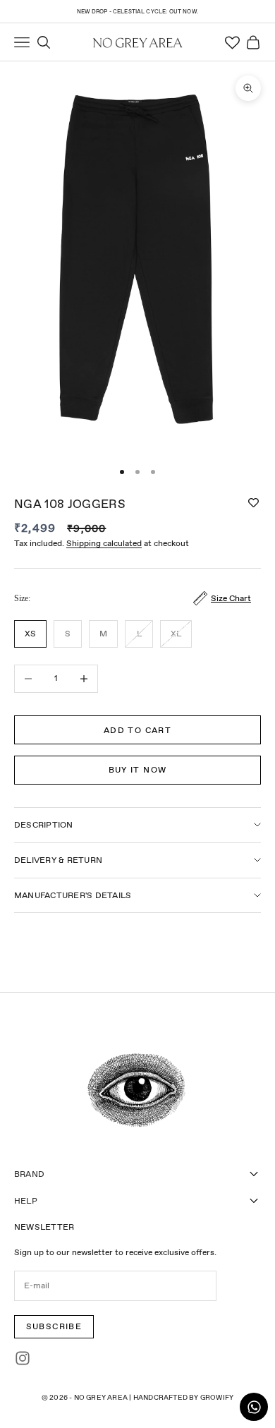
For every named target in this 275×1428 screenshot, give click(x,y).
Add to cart (137, 730)
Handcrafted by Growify (183, 1397)
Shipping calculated (104, 543)
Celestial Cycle (139, 11)
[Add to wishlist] (253, 503)
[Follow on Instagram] (22, 1358)
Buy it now (138, 770)
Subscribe (54, 1326)
